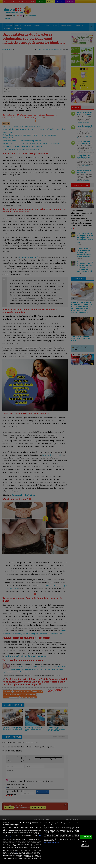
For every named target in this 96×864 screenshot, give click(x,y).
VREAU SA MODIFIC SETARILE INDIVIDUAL (85, 844)
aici (16, 852)
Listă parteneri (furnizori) (51, 842)
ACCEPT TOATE (86, 836)
